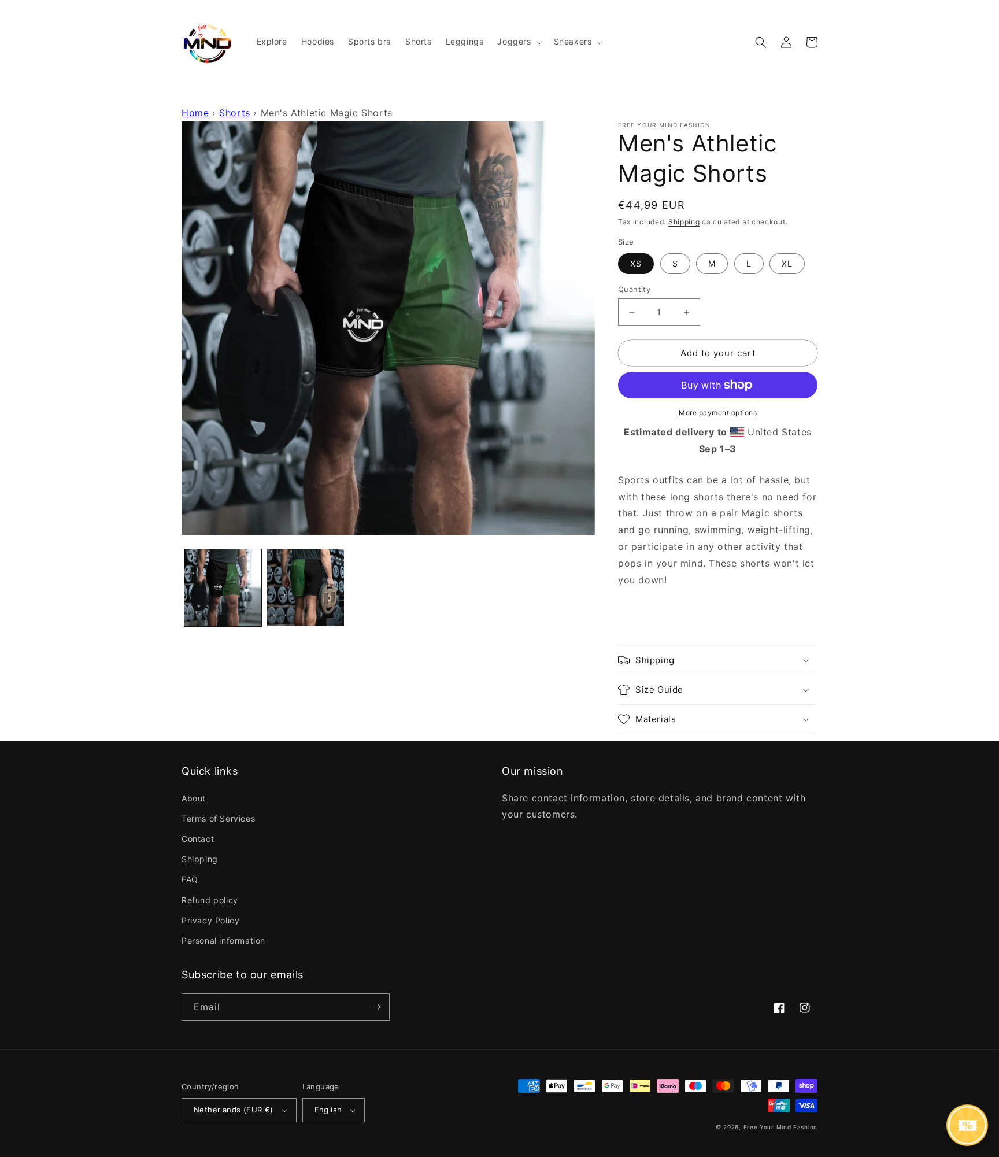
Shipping (684, 221)
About (194, 798)
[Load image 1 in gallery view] (222, 587)
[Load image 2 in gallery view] (305, 587)
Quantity (634, 289)
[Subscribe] (376, 1007)
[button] (518, 41)
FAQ (190, 879)
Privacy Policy (210, 920)
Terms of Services (218, 818)
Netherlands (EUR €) (233, 1109)
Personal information (223, 940)
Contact (198, 839)
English (328, 1109)
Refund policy (210, 900)
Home (195, 113)
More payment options (718, 412)
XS (636, 263)
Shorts (234, 113)
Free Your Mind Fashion (780, 1126)
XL (787, 263)
